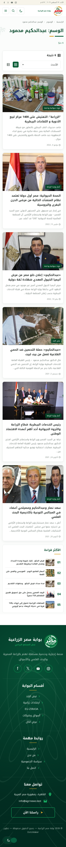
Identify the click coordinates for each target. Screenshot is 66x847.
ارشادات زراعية (31, 702)
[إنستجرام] (15, 2)
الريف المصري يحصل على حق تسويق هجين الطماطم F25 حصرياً (25, 594)
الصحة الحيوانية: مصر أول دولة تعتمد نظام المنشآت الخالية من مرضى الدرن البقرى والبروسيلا (36, 200)
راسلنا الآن (33, 812)
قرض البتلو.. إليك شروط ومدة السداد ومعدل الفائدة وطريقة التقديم (27, 562)
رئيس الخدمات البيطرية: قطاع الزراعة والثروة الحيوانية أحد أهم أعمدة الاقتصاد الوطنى (33, 429)
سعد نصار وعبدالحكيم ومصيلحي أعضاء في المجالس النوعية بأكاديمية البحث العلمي (35, 512)
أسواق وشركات (31, 715)
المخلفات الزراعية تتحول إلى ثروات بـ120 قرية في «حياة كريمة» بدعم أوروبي (26, 604)
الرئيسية (31, 748)
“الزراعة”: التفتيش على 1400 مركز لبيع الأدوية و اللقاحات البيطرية (35, 119)
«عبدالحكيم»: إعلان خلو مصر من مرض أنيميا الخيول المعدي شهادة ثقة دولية (34, 277)
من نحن (31, 755)
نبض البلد (31, 696)
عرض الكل (31, 721)
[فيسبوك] (4, 2)
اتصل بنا (31, 767)
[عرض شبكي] (16, 64)
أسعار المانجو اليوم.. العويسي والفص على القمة (25, 573)
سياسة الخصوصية (31, 761)
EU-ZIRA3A (31, 708)
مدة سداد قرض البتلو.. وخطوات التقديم (26, 583)
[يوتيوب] (12, 2)
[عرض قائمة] (8, 64)
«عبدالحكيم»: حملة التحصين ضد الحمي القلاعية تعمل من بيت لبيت (35, 352)
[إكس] (8, 2)
